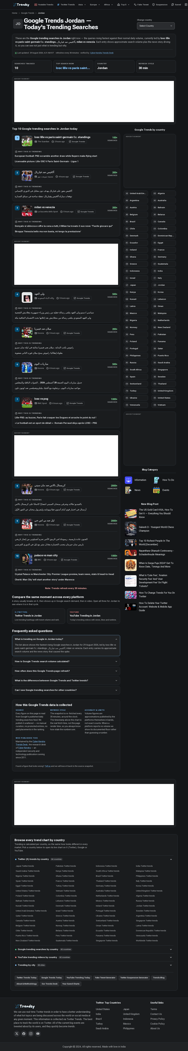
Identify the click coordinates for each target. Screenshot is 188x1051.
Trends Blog (158, 978)
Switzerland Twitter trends (107, 920)
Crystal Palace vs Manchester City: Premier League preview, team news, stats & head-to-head (64, 574)
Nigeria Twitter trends (25, 876)
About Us (155, 1028)
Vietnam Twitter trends (65, 891)
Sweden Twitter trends (146, 911)
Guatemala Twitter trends (67, 940)
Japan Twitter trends (25, 866)
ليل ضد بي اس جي (44, 520)
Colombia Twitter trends (66, 896)
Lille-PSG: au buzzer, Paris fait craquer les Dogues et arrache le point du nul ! (55, 417)
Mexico (127, 1023)
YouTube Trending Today (78, 978)
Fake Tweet (141, 4)
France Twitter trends (65, 881)
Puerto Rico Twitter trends (27, 935)
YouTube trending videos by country (44, 957)
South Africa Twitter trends (107, 871)
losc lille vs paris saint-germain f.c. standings (62, 137)
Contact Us (156, 1014)
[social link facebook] (24, 1034)
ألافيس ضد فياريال (44, 172)
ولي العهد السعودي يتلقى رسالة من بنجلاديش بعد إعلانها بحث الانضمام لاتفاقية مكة (53, 318)
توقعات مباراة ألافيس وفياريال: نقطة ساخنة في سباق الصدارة (43, 196)
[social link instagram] (31, 1034)
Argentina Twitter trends (146, 916)
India (98, 1014)
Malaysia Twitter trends (146, 871)
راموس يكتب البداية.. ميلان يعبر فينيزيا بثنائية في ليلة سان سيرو (44, 347)
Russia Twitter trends (145, 901)
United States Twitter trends (28, 891)
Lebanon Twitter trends (66, 901)
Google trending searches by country (44, 949)
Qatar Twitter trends (24, 916)
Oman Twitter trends (105, 925)
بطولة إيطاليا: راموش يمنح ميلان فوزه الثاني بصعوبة (39, 353)
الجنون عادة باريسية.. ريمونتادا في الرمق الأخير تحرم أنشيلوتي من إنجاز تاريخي (51, 539)
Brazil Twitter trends (104, 876)
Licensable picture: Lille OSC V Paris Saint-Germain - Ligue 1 (46, 161)
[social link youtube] (38, 1034)
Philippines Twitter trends (147, 876)
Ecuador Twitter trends (106, 930)
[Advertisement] (94, 101)
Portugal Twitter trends (106, 911)
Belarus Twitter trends (65, 930)
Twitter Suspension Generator (134, 978)
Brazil (99, 1019)
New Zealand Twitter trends (28, 940)
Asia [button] (80, 4)
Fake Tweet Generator (105, 978)
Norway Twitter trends (65, 925)
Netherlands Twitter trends (107, 896)
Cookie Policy (157, 1023)
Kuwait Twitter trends (25, 906)
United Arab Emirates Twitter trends (31, 911)
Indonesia (128, 1019)
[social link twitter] (17, 1034)
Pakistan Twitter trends (66, 866)
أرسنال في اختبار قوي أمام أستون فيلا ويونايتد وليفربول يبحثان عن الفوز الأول (50, 509)
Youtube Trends (43, 4)
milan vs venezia (44, 207)
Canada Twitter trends (25, 920)
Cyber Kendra (24, 748)
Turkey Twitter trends (65, 886)
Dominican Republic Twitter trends (151, 930)
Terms (153, 1009)
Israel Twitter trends (64, 911)
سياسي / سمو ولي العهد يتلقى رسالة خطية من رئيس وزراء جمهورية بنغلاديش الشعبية (54, 312)
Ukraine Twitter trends (105, 916)
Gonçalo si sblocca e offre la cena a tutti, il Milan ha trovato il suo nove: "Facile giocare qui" (64, 226)
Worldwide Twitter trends (147, 940)
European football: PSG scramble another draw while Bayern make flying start (56, 156)
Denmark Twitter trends (66, 906)
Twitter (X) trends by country (40, 859)
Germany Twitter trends (106, 886)
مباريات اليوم (41, 363)
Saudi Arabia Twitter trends (28, 871)
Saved (176, 4)
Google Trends (27, 13)
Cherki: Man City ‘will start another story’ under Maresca (44, 579)
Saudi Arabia (102, 1028)
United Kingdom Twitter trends (149, 891)
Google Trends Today (51, 978)
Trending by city (31, 965)
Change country (144, 20)
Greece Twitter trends (65, 916)
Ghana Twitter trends (65, 876)
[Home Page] (53, 1006)
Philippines (128, 1028)
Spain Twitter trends (24, 881)
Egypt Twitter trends (24, 886)
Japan (126, 1009)
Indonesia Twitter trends (106, 866)
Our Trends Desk (49, 984)
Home (14, 13)
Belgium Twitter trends (25, 925)
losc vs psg (41, 398)
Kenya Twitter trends (65, 871)
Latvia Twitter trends (145, 925)
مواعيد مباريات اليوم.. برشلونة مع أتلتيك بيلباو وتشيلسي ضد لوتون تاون (47, 388)
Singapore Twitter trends (147, 920)
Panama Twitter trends (106, 935)
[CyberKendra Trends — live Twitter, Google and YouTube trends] (21, 4)
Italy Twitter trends (144, 881)
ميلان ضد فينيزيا (42, 328)
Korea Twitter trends (145, 886)
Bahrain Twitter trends (25, 901)
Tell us (48, 766)
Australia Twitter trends (106, 891)
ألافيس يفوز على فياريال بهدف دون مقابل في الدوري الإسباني (43, 191)
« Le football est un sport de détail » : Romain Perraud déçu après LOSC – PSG (56, 423)
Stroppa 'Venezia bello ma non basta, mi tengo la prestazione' (48, 231)
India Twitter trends (144, 866)
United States (103, 1009)
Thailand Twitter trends (106, 881)
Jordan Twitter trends (145, 906)
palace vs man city (45, 555)
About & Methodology (27, 984)
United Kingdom (131, 1014)
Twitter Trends (66, 4)
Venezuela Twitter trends (147, 935)
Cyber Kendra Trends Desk (101, 53)
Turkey (99, 1023)
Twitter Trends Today (26, 978)
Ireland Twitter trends (105, 906)
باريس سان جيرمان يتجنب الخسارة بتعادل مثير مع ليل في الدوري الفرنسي (49, 544)
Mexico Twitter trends (105, 901)
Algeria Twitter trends (145, 896)
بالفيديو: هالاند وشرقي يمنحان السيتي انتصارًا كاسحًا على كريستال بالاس (48, 504)
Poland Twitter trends (25, 896)
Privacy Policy (157, 1019)
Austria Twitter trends (65, 920)
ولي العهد (39, 293)
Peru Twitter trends (64, 935)
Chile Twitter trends (24, 930)
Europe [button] (93, 4)
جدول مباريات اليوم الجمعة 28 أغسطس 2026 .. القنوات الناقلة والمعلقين (48, 382)
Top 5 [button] (121, 4)
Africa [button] (107, 4)
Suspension (159, 4)
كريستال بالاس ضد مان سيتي (50, 485)
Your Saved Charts (70, 984)
